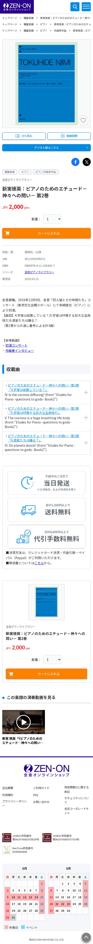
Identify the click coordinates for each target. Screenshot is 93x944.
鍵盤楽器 (29, 18)
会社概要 (7, 788)
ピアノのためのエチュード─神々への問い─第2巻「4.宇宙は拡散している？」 (43, 387)
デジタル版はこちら (46, 148)
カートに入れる (49, 233)
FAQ (35, 795)
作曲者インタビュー (19, 350)
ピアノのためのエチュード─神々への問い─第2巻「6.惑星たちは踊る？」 (43, 438)
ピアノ (43, 24)
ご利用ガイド (41, 788)
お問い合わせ (41, 802)
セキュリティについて (76, 800)
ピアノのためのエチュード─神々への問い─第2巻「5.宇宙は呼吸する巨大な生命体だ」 (43, 410)
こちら (39, 563)
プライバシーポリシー (14, 803)
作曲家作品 (60, 30)
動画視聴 (72, 136)
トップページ (9, 18)
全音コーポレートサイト (76, 811)
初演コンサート (16, 345)
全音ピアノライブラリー (39, 272)
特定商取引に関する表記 (76, 789)
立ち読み (26, 136)
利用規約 (7, 795)
